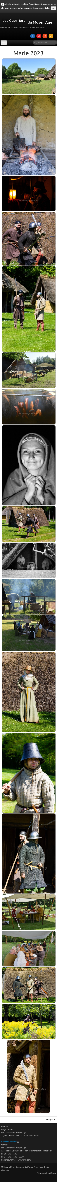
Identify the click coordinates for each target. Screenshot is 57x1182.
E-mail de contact (9, 1142)
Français (51, 1119)
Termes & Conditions (46, 1173)
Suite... (47, 8)
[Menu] (4, 42)
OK (53, 8)
